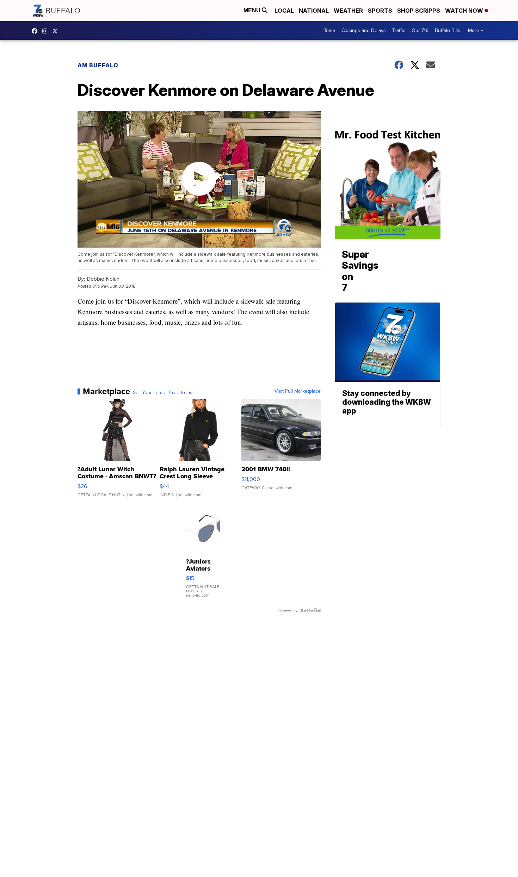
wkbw (46, 31)
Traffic (398, 30)
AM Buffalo (98, 65)
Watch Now (465, 10)
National (314, 10)
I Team (328, 30)
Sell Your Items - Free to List (163, 392)
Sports (380, 10)
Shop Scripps (418, 10)
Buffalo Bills (447, 30)
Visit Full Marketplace (298, 391)
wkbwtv (36, 31)
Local (284, 10)
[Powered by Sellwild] (310, 610)
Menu (252, 10)
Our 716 (420, 30)
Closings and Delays (363, 30)
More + (475, 30)
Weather (348, 10)
